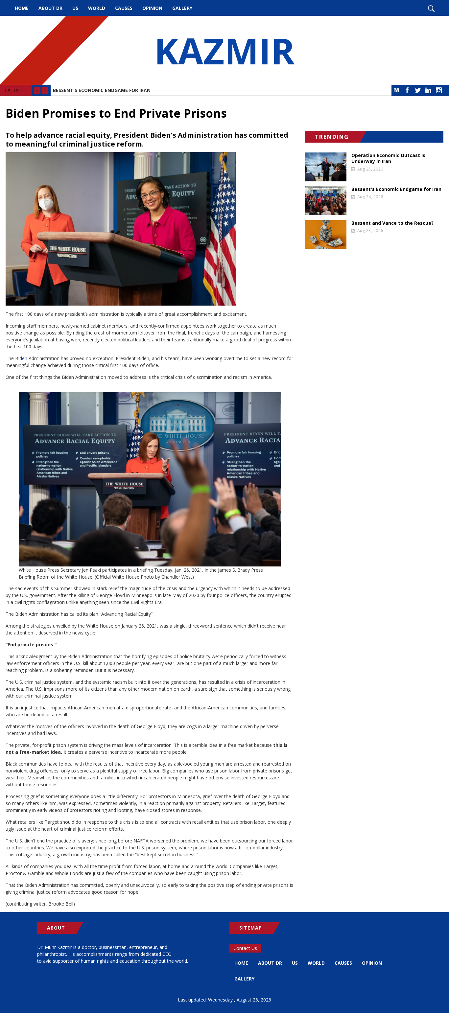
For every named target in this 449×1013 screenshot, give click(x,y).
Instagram (439, 90)
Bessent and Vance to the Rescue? (392, 223)
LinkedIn (428, 90)
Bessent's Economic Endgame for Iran (102, 90)
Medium (396, 90)
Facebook (407, 90)
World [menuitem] (96, 8)
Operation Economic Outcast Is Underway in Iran (388, 158)
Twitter (418, 90)
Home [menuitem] (22, 8)
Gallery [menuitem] (182, 8)
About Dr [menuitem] (50, 8)
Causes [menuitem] (123, 8)
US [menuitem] (75, 8)
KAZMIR (224, 50)
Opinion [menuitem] (152, 8)
